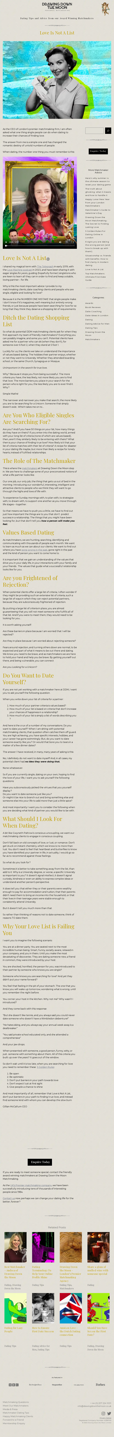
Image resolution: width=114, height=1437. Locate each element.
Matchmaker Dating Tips (16, 1412)
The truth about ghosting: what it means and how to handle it (98, 192)
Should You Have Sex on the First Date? (97, 1331)
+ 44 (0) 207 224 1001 (100, 1403)
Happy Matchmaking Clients (18, 1416)
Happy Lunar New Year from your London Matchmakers (97, 202)
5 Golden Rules (45, 1067)
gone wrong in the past (34, 550)
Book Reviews (93, 307)
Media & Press (10, 1409)
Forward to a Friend (13, 1419)
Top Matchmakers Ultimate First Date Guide (95, 276)
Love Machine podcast (19, 270)
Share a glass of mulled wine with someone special (97, 1270)
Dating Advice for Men (97, 324)
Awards (89, 303)
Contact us (9, 1198)
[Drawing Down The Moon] (57, 5)
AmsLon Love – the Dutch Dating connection (70, 1331)
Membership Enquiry (14, 1423)
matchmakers (29, 468)
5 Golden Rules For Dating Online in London (95, 234)
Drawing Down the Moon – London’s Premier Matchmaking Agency (70, 1274)
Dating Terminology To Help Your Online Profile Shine (42, 1272)
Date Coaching (93, 311)
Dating (89, 319)
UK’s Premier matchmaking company (31, 1185)
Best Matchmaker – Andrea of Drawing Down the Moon (14, 1272)
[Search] (108, 131)
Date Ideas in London (96, 315)
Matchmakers (92, 339)
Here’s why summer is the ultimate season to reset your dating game (98, 181)
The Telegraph (45, 266)
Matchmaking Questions (16, 1402)
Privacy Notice (105, 1418)
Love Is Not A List (94, 269)
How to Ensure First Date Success (43, 1329)
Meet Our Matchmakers (15, 1405)
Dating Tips (91, 328)
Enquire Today (40, 1162)
